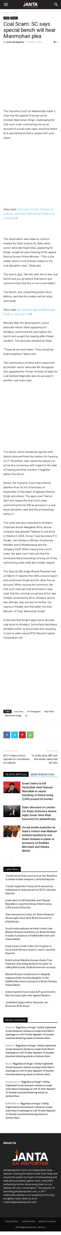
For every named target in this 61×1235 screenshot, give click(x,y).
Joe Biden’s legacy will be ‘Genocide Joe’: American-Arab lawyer (26, 1004)
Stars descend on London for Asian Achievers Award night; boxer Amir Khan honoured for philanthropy (29, 918)
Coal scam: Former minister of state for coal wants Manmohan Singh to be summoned (29, 214)
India (15, 12)
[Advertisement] (30, 76)
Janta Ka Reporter (15, 42)
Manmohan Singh (13, 715)
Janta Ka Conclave (47, 1221)
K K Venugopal (33, 711)
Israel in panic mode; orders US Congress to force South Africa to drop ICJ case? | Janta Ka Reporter (30, 950)
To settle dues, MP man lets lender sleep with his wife (44, 759)
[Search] (56, 4)
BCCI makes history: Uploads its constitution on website (16, 759)
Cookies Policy (28, 1221)
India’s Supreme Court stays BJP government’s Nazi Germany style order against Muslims (30, 994)
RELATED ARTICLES (16, 774)
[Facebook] (6, 735)
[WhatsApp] (30, 735)
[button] (5, 4)
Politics (14, 18)
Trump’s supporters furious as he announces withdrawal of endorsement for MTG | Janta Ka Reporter (30, 890)
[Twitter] (14, 735)
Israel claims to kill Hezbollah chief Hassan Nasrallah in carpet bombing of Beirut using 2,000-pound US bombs (37, 791)
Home (6, 12)
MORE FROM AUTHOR (42, 774)
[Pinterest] (22, 735)
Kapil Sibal (49, 711)
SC (26, 715)
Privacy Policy (11, 1221)
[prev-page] (5, 859)
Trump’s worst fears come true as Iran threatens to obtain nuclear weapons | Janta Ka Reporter (31, 877)
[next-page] (11, 859)
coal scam (18, 711)
